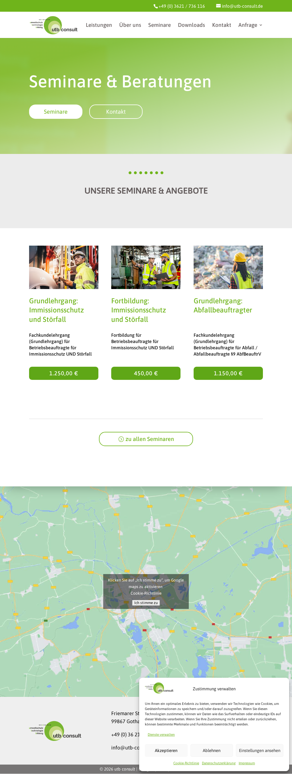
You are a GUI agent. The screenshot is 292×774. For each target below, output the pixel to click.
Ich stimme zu (146, 603)
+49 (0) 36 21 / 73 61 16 (137, 734)
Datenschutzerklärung (219, 763)
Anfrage (247, 25)
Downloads (191, 25)
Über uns (130, 25)
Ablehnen (211, 750)
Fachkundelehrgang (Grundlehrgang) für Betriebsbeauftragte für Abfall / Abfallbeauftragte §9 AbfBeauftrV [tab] (227, 344)
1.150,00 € (228, 373)
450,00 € (146, 373)
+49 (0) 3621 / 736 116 (182, 6)
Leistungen (99, 25)
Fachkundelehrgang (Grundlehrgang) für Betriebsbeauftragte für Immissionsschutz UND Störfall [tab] (60, 344)
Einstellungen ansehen (259, 750)
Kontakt (221, 25)
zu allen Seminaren (149, 439)
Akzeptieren (166, 750)
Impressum (247, 763)
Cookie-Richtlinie (186, 763)
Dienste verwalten (161, 735)
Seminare (159, 25)
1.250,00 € (63, 373)
